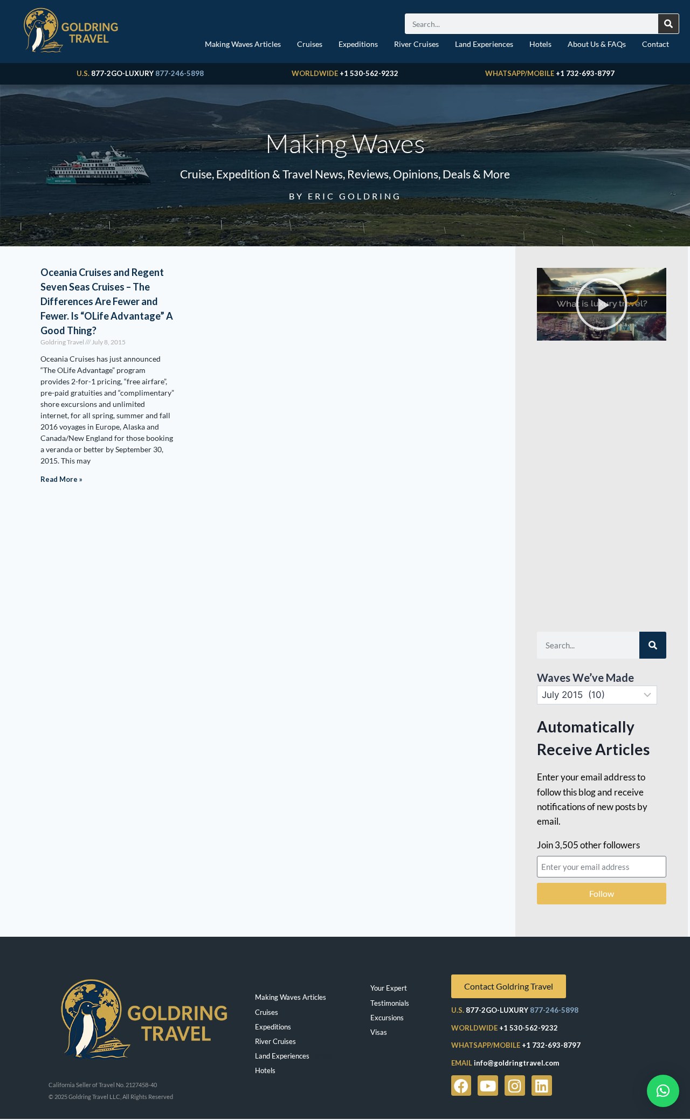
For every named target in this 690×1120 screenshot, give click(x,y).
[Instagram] (515, 1085)
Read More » (61, 479)
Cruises (309, 44)
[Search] (668, 23)
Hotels (540, 44)
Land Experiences (484, 44)
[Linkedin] (542, 1085)
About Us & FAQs (597, 44)
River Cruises (416, 44)
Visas (378, 1032)
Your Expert (388, 988)
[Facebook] (461, 1085)
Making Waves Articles (243, 44)
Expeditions (358, 44)
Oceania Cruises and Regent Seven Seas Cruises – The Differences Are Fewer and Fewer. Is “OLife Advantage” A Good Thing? (106, 301)
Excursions (387, 1017)
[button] (602, 304)
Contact (655, 44)
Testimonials (389, 1003)
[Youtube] (488, 1085)
